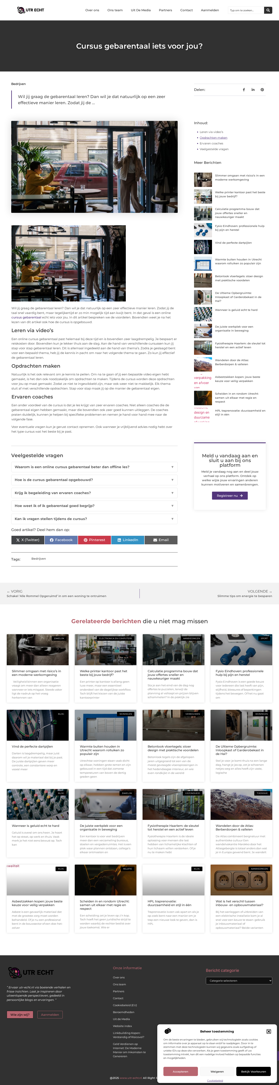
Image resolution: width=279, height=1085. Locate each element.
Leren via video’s (211, 132)
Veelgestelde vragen (214, 149)
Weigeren (217, 1071)
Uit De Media (141, 10)
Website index (122, 1026)
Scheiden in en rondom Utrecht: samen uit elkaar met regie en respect (237, 397)
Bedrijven (18, 84)
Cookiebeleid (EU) (125, 1005)
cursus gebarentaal (26, 317)
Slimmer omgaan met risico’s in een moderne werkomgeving (36, 673)
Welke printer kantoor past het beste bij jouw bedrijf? (103, 673)
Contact (186, 10)
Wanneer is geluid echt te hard (236, 309)
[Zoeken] (268, 10)
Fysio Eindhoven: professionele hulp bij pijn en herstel (239, 673)
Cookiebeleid (215, 1080)
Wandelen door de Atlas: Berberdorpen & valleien (234, 827)
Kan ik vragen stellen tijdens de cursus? (94, 519)
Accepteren (180, 1071)
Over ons (92, 10)
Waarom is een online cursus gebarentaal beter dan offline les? (94, 467)
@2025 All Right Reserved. (139, 1077)
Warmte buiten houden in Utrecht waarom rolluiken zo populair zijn (102, 750)
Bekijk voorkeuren (253, 1071)
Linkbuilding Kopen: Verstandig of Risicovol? (128, 1035)
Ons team (115, 10)
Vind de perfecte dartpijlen (233, 242)
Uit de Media (121, 1019)
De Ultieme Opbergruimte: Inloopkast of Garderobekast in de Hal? (238, 297)
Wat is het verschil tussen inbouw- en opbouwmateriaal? (239, 903)
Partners (165, 10)
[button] (269, 1031)
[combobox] (246, 10)
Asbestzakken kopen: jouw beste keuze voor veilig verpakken (37, 903)
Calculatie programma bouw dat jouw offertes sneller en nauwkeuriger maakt (237, 213)
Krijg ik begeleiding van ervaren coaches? (94, 493)
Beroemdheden (123, 1012)
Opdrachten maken (213, 138)
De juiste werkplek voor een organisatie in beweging (101, 827)
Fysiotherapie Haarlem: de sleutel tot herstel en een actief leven (173, 827)
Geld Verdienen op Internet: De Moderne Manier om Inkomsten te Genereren (129, 1050)
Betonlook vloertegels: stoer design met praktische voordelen (173, 748)
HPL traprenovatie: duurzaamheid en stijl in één (169, 903)
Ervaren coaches (211, 143)
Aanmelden (210, 10)
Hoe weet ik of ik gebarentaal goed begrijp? (94, 506)
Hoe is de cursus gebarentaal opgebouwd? (94, 480)
